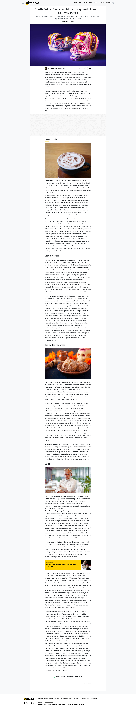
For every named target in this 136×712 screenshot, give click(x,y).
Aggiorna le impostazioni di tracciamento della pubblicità (83, 698)
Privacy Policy (52, 698)
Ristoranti (77, 3)
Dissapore (65, 21)
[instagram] (33, 703)
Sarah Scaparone (53, 68)
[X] (26, 703)
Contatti (58, 698)
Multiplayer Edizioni (79, 704)
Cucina (101, 3)
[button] (79, 68)
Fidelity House (61, 704)
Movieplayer (47, 704)
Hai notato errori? (87, 683)
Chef (95, 3)
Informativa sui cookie (43, 698)
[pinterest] (31, 703)
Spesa (85, 3)
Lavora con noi (64, 698)
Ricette (108, 3)
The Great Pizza (69, 704)
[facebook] (29, 703)
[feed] (24, 703)
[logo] (32, 3)
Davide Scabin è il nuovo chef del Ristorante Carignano (61, 566)
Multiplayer (41, 704)
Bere (90, 3)
